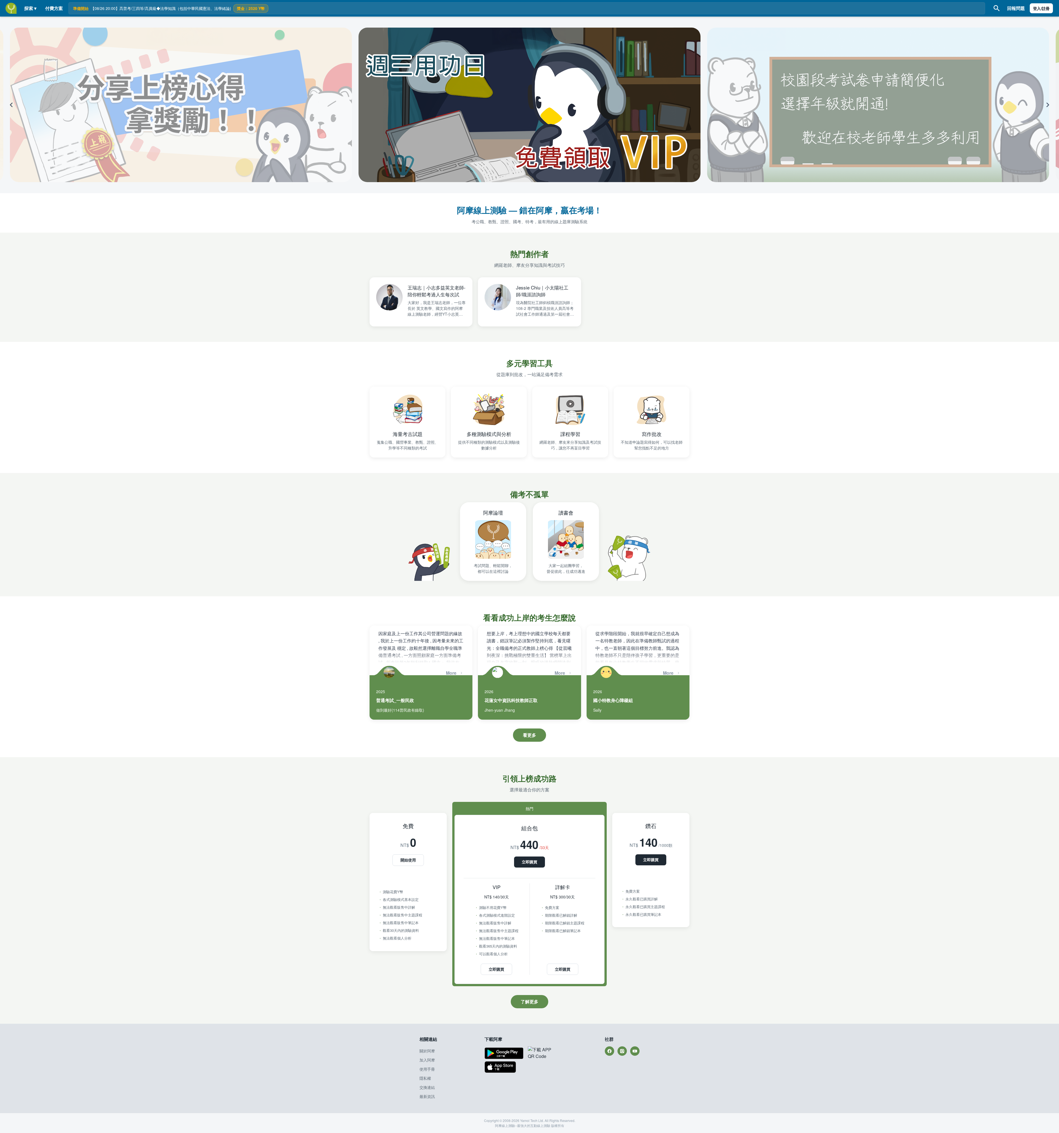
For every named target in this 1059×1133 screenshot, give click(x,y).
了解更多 (529, 1001)
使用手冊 (427, 1069)
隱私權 (425, 1078)
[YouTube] (635, 1051)
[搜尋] (996, 8)
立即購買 (529, 862)
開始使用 (408, 860)
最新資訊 (427, 1096)
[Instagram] (622, 1051)
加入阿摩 (427, 1060)
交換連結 (427, 1087)
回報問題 (1016, 8)
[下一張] (956, 105)
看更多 (529, 735)
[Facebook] (609, 1051)
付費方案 (54, 8)
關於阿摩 (427, 1051)
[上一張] (102, 105)
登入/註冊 (1041, 8)
